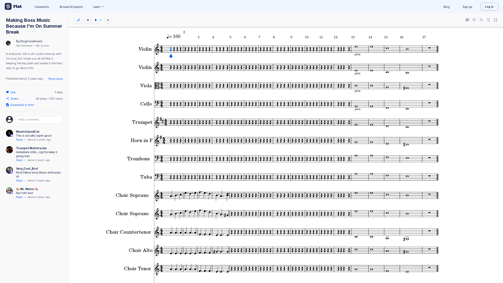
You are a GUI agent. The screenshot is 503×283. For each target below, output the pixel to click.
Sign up (467, 6)
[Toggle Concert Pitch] (467, 20)
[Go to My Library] (13, 6)
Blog (447, 6)
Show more (55, 78)
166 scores (42, 45)
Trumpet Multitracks (31, 148)
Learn (96, 6)
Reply (19, 139)
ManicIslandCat (27, 131)
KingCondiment (31, 41)
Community (42, 6)
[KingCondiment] (8, 43)
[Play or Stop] (95, 20)
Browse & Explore (71, 6)
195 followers (24, 45)
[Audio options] (100, 20)
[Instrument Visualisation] (108, 20)
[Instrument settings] (78, 20)
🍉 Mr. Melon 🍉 (27, 189)
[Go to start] (88, 20)
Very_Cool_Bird (27, 168)
